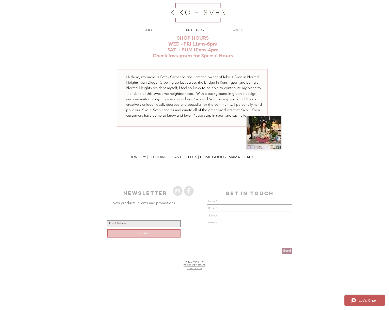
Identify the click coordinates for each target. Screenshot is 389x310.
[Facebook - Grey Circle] (189, 191)
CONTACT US (194, 268)
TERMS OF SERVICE (194, 265)
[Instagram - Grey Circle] (178, 191)
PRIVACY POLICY (194, 261)
